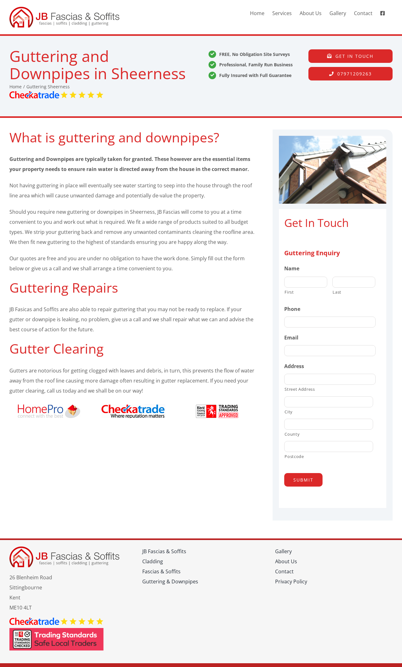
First (289, 292)
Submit (303, 480)
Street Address (300, 389)
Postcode (294, 456)
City (289, 412)
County (292, 434)
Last (337, 292)
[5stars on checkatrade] (56, 93)
